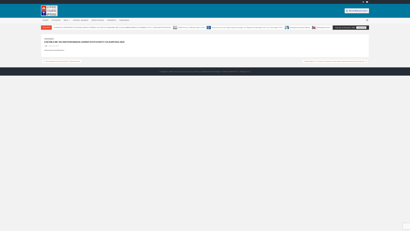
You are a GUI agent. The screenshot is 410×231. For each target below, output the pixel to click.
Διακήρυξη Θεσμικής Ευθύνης (292, 27)
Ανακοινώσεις (49, 38)
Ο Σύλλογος (56, 20)
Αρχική (45, 20)
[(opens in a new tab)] (167, 27)
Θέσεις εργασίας (98, 20)
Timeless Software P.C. (230, 71)
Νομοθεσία (111, 20)
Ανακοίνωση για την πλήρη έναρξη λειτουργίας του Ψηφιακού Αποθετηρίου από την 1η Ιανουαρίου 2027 (239, 27)
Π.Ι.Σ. (249, 71)
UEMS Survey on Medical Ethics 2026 (184, 27)
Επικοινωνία (124, 20)
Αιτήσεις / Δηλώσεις (80, 20)
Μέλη (66, 20)
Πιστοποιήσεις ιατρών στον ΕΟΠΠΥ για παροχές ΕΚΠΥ (63, 61)
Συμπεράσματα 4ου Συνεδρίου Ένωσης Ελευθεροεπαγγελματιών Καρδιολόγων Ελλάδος (334, 61)
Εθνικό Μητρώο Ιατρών (357, 11)
